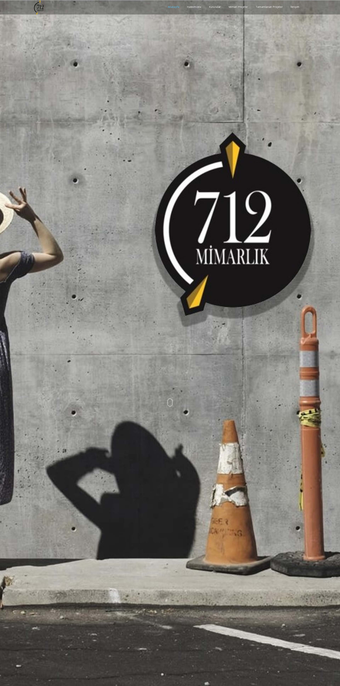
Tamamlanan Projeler (269, 6)
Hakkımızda (194, 6)
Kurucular (215, 6)
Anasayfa (173, 6)
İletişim (294, 6)
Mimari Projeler (238, 6)
